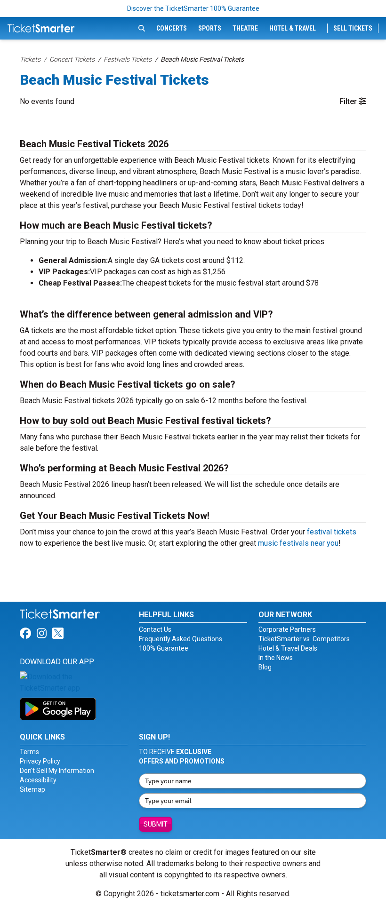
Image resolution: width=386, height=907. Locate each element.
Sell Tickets (352, 28)
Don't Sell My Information (57, 770)
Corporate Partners (287, 629)
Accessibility (38, 780)
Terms (29, 752)
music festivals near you (298, 543)
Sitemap (32, 789)
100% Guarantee (163, 648)
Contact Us (155, 629)
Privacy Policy (40, 761)
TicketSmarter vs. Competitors (304, 639)
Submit (156, 824)
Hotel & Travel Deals (287, 648)
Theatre (245, 28)
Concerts (171, 28)
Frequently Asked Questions (180, 639)
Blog (265, 667)
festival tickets (331, 531)
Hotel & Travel (292, 28)
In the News (275, 657)
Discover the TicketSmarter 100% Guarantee (193, 8)
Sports (209, 28)
